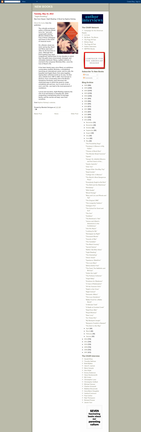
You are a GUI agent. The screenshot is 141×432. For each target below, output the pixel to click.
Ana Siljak (87, 370)
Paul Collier (88, 396)
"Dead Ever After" (91, 310)
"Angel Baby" (90, 278)
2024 (86, 90)
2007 (86, 352)
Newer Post (38, 114)
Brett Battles (88, 363)
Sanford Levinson (90, 393)
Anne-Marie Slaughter (91, 391)
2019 (86, 104)
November (89, 125)
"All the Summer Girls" (93, 286)
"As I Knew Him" (91, 318)
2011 (86, 342)
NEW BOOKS (44, 6)
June (88, 138)
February (89, 334)
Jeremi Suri (88, 402)
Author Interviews (90, 46)
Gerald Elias (88, 359)
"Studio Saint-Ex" (91, 164)
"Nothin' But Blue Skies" (93, 250)
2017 (86, 109)
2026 (86, 85)
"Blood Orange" (90, 193)
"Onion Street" (90, 257)
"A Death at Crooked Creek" (94, 307)
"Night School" (90, 292)
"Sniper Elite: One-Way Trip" (95, 169)
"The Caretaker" (90, 242)
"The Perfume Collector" (93, 276)
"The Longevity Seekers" (93, 203)
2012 (86, 339)
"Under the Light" (91, 273)
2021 (86, 98)
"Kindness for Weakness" (94, 281)
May (87, 141)
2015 (86, 114)
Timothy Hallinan (90, 361)
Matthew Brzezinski (90, 389)
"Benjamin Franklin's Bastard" (95, 323)
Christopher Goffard (91, 382)
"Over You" (89, 167)
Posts (87, 75)
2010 (86, 344)
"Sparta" (88, 156)
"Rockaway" (89, 187)
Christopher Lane (90, 379)
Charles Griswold (90, 386)
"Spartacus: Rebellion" (93, 260)
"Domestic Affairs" (91, 294)
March (88, 331)
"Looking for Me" (91, 231)
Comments (88, 78)
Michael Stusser (89, 384)
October (89, 128)
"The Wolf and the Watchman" (95, 185)
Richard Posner (89, 400)
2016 (86, 112)
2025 (86, 88)
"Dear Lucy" (89, 315)
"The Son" (89, 213)
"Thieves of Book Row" (93, 151)
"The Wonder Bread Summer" (95, 154)
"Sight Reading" (41, 16)
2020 (86, 101)
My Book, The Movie (91, 37)
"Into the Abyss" (91, 228)
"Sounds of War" (91, 239)
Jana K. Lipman (89, 366)
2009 (86, 347)
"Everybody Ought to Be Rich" (95, 182)
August (88, 133)
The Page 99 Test (90, 40)
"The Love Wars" (91, 263)
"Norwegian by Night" (92, 234)
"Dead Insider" (90, 172)
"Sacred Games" (91, 247)
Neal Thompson (89, 398)
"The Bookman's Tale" (93, 218)
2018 (86, 106)
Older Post (74, 114)
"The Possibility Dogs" (93, 143)
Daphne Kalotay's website (46, 102)
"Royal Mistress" (91, 312)
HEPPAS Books (89, 49)
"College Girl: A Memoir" (93, 175)
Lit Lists (87, 35)
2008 (86, 350)
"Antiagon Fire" (90, 206)
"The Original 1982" (92, 200)
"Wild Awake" (90, 190)
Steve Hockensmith (90, 375)
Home (56, 114)
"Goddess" (89, 216)
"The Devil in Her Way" (93, 326)
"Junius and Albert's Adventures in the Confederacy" (92, 223)
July (87, 136)
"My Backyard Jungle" (93, 320)
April (88, 328)
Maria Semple (89, 368)
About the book (39, 23)
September (90, 130)
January (89, 336)
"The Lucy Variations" (92, 297)
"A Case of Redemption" (93, 284)
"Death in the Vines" (92, 289)
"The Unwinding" (91, 255)
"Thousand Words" (91, 236)
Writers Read (88, 42)
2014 (86, 117)
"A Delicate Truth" (91, 305)
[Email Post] (56, 109)
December (89, 122)
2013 (86, 120)
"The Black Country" (92, 244)
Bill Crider (87, 377)
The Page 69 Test (90, 44)
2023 (86, 93)
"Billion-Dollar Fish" (92, 266)
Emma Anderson (90, 373)
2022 (86, 96)
